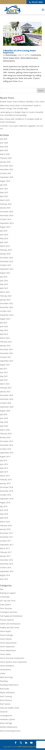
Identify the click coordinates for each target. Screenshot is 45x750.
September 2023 (6, 269)
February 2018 (6, 525)
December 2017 (6, 533)
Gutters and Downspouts (10, 623)
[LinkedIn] (26, 742)
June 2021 (4, 372)
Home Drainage (6, 635)
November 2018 (6, 491)
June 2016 (4, 579)
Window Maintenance (9, 727)
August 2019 (5, 456)
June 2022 (4, 326)
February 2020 (6, 433)
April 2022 (4, 334)
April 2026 (4, 150)
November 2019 (6, 445)
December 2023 (6, 257)
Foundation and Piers (8, 612)
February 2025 (6, 204)
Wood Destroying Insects (10, 731)
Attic (2, 589)
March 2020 (5, 430)
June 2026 (4, 143)
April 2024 (4, 242)
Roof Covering (6, 696)
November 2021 (6, 353)
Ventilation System (7, 719)
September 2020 (6, 407)
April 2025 (4, 196)
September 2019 (6, 452)
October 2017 (5, 541)
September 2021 (6, 361)
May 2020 (4, 422)
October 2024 (5, 219)
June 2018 (4, 510)
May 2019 (4, 468)
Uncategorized (6, 715)
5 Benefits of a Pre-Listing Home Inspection (19, 51)
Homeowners (9, 61)
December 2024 (6, 211)
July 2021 (3, 368)
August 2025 (5, 181)
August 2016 (5, 575)
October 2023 (5, 265)
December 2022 (6, 303)
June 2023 (4, 280)
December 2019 (6, 441)
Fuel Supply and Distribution (11, 616)
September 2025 (6, 177)
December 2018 (6, 487)
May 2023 (4, 284)
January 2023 (5, 300)
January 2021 (5, 391)
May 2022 (4, 330)
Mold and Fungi (6, 677)
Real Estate (4, 688)
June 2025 (4, 188)
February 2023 (6, 296)
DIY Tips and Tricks (8, 601)
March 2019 (5, 475)
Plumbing (4, 681)
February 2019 (6, 479)
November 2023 (6, 261)
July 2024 (3, 231)
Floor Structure (6, 608)
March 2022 (5, 338)
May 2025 (4, 192)
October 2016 (5, 567)
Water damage (6, 723)
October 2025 (5, 173)
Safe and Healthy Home (9, 708)
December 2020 (6, 395)
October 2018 (5, 495)
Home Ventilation (7, 665)
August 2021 (5, 365)
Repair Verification (7, 692)
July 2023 (3, 277)
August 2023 (5, 273)
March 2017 (5, 548)
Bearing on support (8, 593)
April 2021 (4, 380)
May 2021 (4, 376)
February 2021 (6, 387)
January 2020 (5, 437)
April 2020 (4, 426)
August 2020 (5, 410)
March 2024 (5, 246)
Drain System (5, 604)
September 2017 (6, 544)
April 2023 (4, 288)
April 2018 (4, 518)
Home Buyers (5, 631)
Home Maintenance (29, 58)
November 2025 (6, 169)
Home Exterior (6, 639)
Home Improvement (8, 643)
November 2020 (6, 399)
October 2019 (5, 449)
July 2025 (3, 185)
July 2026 (3, 139)
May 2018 (4, 514)
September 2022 (6, 315)
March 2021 (5, 384)
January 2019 (5, 483)
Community (36, 55)
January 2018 (5, 529)
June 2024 (4, 234)
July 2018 (3, 506)
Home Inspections (11, 58)
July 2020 (3, 414)
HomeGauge (11, 55)
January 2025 (5, 208)
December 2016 (6, 560)
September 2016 (6, 571)
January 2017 (5, 556)
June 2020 (4, 418)
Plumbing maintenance (9, 685)
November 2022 (6, 307)
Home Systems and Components (13, 662)
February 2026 (6, 158)
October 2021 (5, 357)
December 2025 (6, 166)
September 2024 (6, 223)
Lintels (2, 673)
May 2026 (4, 146)
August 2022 (5, 319)
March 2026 (5, 154)
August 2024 (5, 227)
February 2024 (6, 250)
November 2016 (6, 564)
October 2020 (5, 403)
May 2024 (4, 238)
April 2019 (4, 472)
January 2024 (5, 254)
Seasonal (3, 711)
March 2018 (5, 521)
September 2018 (6, 498)
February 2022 (6, 342)
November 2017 (6, 537)
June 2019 (4, 464)
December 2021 (6, 349)
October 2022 (5, 311)
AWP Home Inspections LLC (30, 746)
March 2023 (5, 292)
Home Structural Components (12, 658)
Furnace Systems (7, 620)
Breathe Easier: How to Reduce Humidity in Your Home (22, 101)
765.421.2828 (36, 2)
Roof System (5, 704)
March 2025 (5, 200)
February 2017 (6, 552)
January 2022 (5, 345)
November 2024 (6, 215)
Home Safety (5, 654)
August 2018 (5, 502)
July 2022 (3, 322)
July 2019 (3, 460)
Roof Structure (6, 700)
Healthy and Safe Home (9, 627)
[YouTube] (31, 742)
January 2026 (5, 162)
